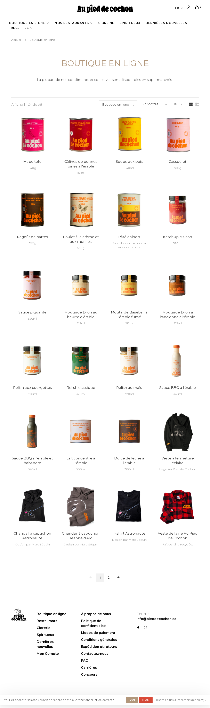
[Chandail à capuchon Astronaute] (32, 507)
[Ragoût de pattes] (32, 211)
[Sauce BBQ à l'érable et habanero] (32, 432)
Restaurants (47, 621)
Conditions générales (99, 640)
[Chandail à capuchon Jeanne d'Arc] (81, 507)
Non (146, 699)
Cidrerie (106, 23)
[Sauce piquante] (32, 286)
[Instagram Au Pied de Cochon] (145, 628)
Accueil (16, 40)
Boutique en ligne (27, 23)
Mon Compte (48, 654)
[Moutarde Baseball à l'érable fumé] (129, 286)
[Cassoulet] (177, 135)
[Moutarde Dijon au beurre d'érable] (81, 286)
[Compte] (189, 8)
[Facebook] (138, 628)
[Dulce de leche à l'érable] (129, 432)
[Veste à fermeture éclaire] (177, 432)
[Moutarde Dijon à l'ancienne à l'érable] (177, 286)
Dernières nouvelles (166, 23)
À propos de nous (96, 614)
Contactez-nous (94, 654)
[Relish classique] (81, 361)
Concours (89, 674)
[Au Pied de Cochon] (18, 615)
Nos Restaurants (72, 23)
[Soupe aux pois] (129, 135)
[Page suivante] (118, 577)
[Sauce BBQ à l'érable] (177, 361)
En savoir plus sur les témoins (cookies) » (180, 699)
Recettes (20, 28)
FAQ (84, 661)
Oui (132, 699)
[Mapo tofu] (32, 135)
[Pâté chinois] (129, 211)
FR (177, 8)
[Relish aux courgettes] (32, 361)
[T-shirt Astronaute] (129, 507)
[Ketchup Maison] (177, 211)
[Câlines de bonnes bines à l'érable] (81, 135)
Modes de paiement (98, 633)
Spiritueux (130, 23)
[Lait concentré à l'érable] (81, 432)
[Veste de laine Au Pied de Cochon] (177, 507)
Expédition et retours (99, 647)
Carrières (89, 668)
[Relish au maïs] (129, 361)
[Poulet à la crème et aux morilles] (81, 211)
